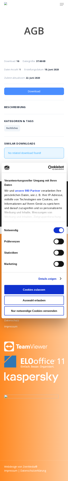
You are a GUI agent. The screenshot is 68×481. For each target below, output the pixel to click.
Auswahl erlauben (34, 300)
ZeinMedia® (30, 466)
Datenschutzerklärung (33, 470)
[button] (62, 4)
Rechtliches (12, 128)
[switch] (58, 241)
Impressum (10, 326)
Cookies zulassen (34, 289)
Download (34, 91)
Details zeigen (47, 278)
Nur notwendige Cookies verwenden (34, 310)
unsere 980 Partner (27, 190)
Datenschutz (11, 320)
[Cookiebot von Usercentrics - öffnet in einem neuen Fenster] (48, 167)
